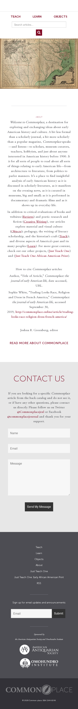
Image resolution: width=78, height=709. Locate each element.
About (39, 565)
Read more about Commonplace (39, 343)
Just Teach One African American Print (41, 256)
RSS (39, 583)
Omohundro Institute (54, 639)
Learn (37, 16)
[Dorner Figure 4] (39, 62)
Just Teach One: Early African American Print (39, 577)
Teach (16, 16)
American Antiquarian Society (30, 639)
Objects (60, 16)
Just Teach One (59, 251)
